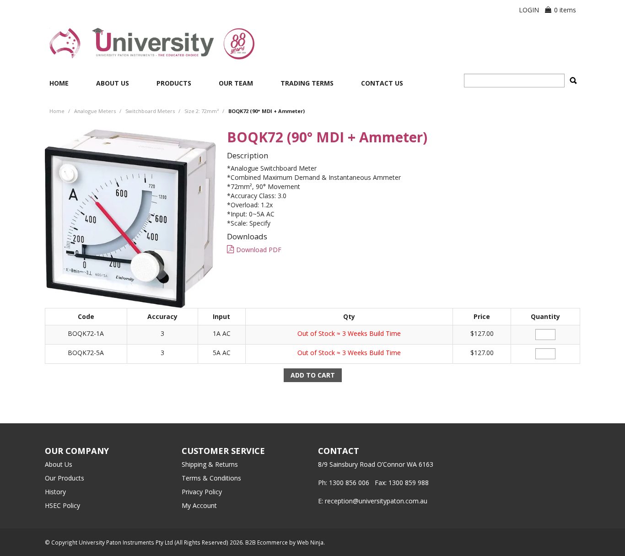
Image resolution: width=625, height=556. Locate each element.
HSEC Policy (62, 505)
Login (529, 9)
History (55, 491)
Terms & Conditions (211, 478)
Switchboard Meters (150, 111)
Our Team (236, 83)
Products (173, 83)
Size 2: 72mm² (201, 111)
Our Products (64, 478)
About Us (112, 83)
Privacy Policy (202, 491)
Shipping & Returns (210, 464)
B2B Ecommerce (266, 542)
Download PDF (258, 249)
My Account (199, 505)
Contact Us (382, 83)
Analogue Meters (95, 111)
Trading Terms (307, 83)
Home (59, 83)
